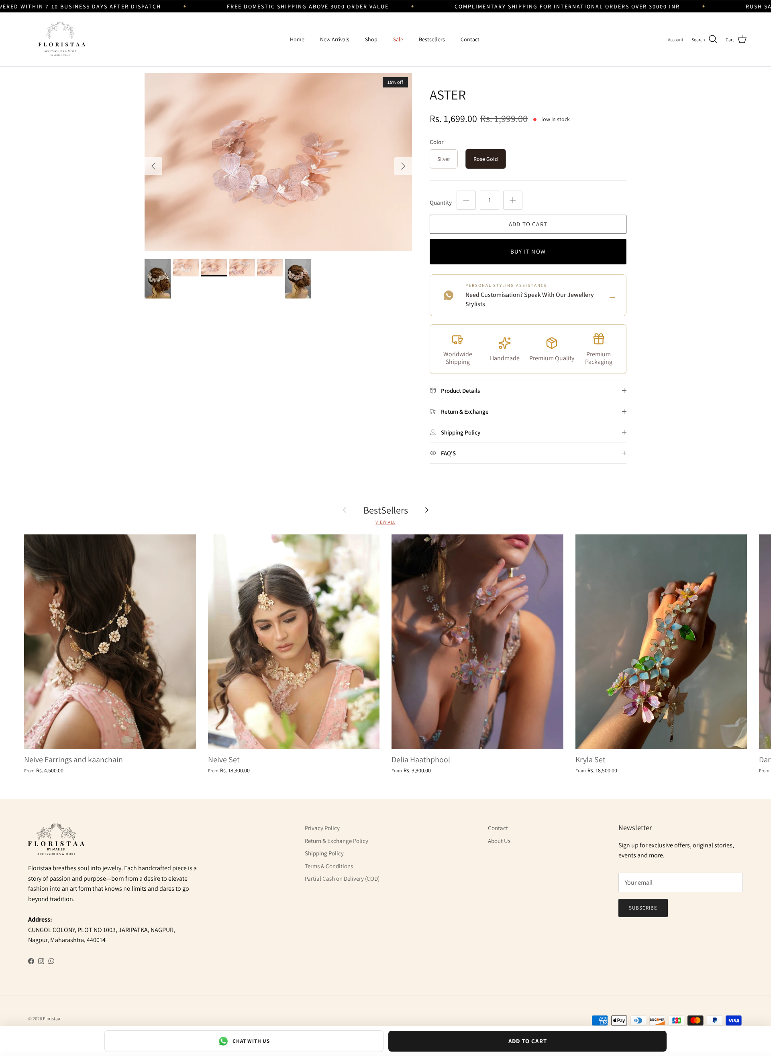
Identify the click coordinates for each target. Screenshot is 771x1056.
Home (297, 39)
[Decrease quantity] (466, 200)
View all (385, 522)
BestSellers (385, 510)
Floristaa (51, 1018)
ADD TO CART (527, 1041)
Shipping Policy (324, 853)
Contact (470, 39)
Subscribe (643, 907)
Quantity (441, 202)
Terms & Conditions (329, 866)
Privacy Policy (322, 828)
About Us (499, 841)
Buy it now (528, 251)
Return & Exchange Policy (336, 841)
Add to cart (528, 224)
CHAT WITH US (251, 1041)
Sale (398, 39)
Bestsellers (432, 39)
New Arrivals (334, 39)
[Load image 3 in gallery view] (278, 162)
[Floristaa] (60, 39)
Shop (371, 39)
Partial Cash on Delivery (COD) (342, 878)
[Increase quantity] (512, 200)
